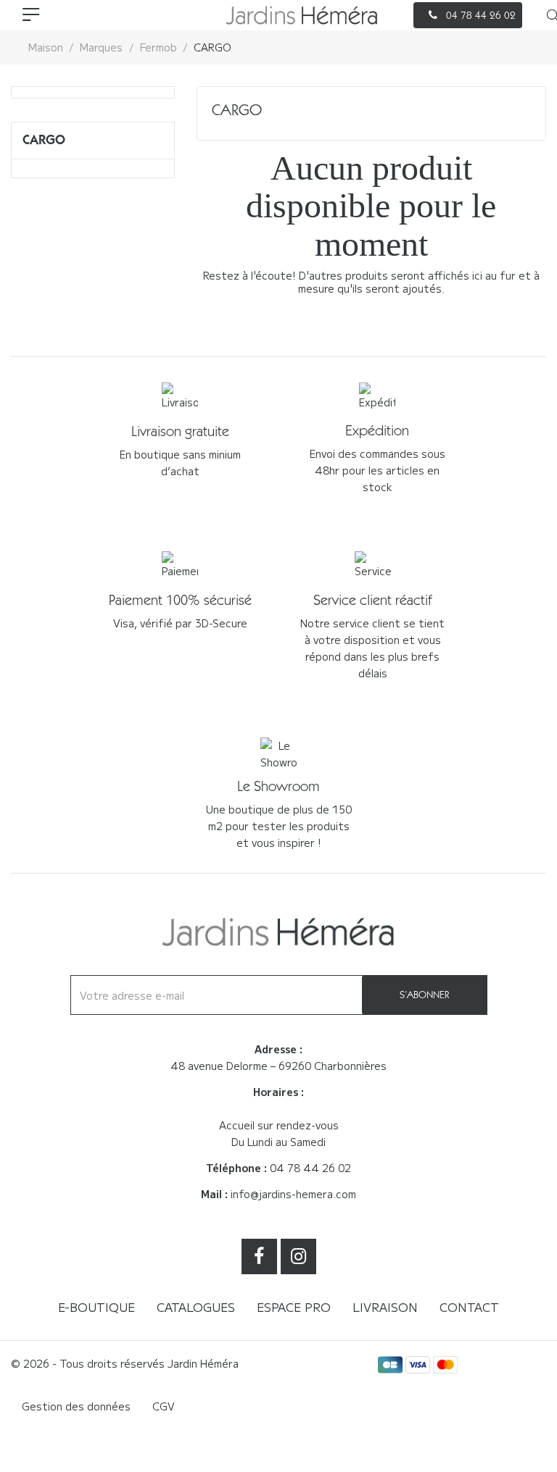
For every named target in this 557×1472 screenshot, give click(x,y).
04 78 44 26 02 (310, 1168)
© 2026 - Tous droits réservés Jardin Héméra (125, 1363)
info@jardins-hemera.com (293, 1194)
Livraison (385, 1307)
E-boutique (96, 1307)
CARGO (43, 140)
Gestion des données (76, 1406)
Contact (469, 1307)
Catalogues (196, 1307)
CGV (163, 1406)
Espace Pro (294, 1307)
